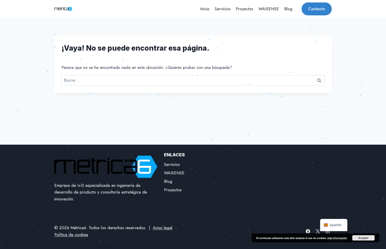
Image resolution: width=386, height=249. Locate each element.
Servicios (223, 9)
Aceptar (363, 238)
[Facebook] (308, 231)
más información (337, 238)
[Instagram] (327, 231)
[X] (317, 231)
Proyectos (244, 9)
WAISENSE (268, 9)
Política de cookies (71, 235)
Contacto (316, 9)
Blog (288, 9)
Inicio (205, 9)
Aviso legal (162, 228)
